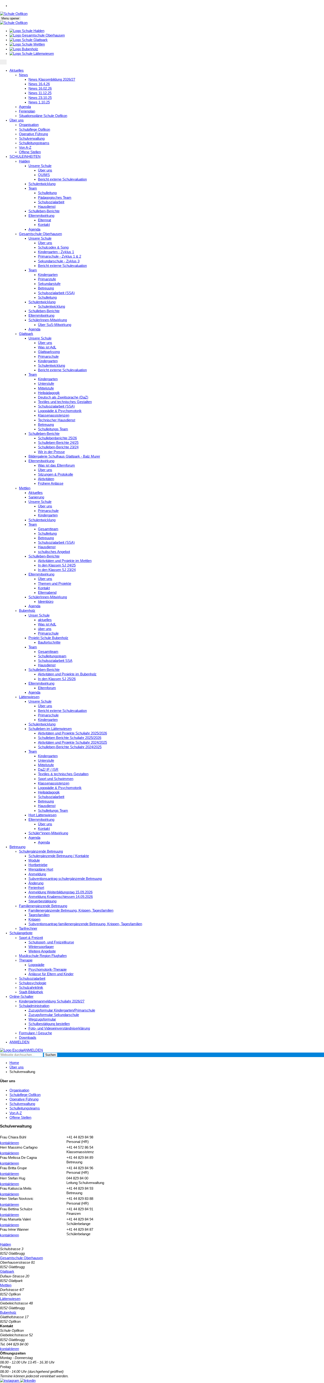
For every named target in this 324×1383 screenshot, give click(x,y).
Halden (24, 161)
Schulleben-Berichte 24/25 (58, 443)
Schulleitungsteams (34, 143)
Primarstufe (47, 279)
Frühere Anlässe (50, 483)
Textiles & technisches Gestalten (63, 774)
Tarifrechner (28, 928)
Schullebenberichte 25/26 (57, 438)
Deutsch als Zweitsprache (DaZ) (63, 397)
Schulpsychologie (32, 983)
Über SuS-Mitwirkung (54, 325)
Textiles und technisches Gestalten (65, 402)
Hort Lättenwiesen (42, 815)
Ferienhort (36, 888)
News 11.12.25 (39, 93)
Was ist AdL (47, 347)
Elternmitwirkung (41, 216)
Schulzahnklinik (31, 987)
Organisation (29, 125)
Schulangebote (20, 933)
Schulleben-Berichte (44, 211)
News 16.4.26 (39, 84)
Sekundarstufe (49, 284)
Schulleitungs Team (53, 429)
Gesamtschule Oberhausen (40, 234)
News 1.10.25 (39, 102)
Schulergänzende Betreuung (41, 851)
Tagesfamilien (39, 915)
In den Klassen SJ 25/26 (57, 679)
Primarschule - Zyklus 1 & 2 (59, 256)
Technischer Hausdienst (56, 420)
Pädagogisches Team (54, 198)
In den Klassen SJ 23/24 (57, 570)
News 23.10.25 (40, 98)
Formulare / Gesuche (35, 1033)
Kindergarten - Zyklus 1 (56, 252)
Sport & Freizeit (31, 938)
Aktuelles (16, 70)
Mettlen (24, 488)
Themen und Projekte (54, 583)
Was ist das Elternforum (56, 465)
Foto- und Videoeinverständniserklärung (59, 1028)
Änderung (35, 883)
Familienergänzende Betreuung (43, 906)
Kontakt (44, 225)
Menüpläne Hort (40, 869)
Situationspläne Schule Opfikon (43, 116)
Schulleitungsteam (52, 656)
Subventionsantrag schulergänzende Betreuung (65, 879)
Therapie (25, 960)
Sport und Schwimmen (55, 779)
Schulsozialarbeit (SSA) (56, 293)
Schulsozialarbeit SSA (55, 661)
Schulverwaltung (32, 138)
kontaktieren (9, 1143)
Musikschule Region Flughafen (43, 956)
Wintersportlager (41, 947)
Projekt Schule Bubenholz (48, 638)
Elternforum (47, 688)
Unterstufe (46, 383)
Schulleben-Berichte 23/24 (58, 447)
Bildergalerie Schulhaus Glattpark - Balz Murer (64, 456)
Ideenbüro (45, 601)
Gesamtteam (48, 529)
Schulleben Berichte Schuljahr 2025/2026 (69, 738)
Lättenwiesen (29, 697)
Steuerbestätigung (42, 901)
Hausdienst (47, 207)
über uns (44, 629)
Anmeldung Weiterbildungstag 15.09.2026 (60, 892)
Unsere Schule (39, 166)
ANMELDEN (19, 1042)
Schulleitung (47, 193)
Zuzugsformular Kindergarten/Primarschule (61, 1010)
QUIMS (44, 175)
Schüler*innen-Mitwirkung (48, 833)
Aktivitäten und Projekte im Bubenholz (67, 674)
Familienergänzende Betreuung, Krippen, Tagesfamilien (70, 910)
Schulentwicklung (42, 184)
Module (34, 860)
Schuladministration (34, 1006)
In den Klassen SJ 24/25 (57, 565)
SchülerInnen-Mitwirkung (47, 320)
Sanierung (36, 497)
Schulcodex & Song (53, 247)
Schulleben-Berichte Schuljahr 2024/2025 (70, 747)
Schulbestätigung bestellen (49, 1024)
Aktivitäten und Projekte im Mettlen (65, 561)
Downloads (27, 1038)
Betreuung (46, 288)
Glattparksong (49, 352)
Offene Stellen (30, 152)
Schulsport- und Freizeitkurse (51, 942)
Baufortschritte (49, 642)
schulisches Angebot (54, 552)
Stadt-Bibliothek (31, 992)
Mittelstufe (46, 388)
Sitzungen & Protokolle (55, 474)
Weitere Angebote (42, 951)
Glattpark (26, 334)
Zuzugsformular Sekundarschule (53, 1015)
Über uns (16, 120)
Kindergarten (48, 275)
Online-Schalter (21, 996)
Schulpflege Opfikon (34, 129)
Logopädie (36, 965)
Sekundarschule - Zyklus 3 (58, 261)
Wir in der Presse (51, 452)
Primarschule (48, 356)
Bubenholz (27, 611)
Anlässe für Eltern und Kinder (51, 974)
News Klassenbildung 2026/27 (51, 79)
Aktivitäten (46, 479)
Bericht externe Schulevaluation (62, 179)
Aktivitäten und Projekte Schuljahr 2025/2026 (72, 733)
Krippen (34, 919)
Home (14, 1063)
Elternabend (47, 592)
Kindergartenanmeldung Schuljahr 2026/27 (51, 1001)
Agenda (25, 107)
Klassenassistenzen (53, 415)
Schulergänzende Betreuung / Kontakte (58, 856)
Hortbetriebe (37, 865)
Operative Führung (33, 134)
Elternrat (44, 220)
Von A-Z (25, 147)
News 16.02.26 (40, 88)
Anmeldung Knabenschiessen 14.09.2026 (60, 897)
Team (32, 188)
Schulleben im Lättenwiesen (50, 729)
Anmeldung (37, 874)
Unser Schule (39, 615)
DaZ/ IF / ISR (48, 769)
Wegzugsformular (42, 1019)
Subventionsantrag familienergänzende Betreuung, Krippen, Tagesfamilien (85, 924)
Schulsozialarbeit (51, 202)
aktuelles (45, 620)
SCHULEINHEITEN (25, 156)
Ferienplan (27, 111)
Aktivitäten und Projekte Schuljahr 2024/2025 (72, 742)
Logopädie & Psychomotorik (60, 411)
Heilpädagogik (49, 393)
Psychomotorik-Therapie (47, 969)
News (23, 75)
